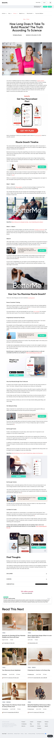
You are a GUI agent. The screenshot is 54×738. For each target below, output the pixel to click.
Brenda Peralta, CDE (33, 643)
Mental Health (29, 13)
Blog (24, 19)
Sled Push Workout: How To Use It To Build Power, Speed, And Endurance (27, 453)
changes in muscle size (39, 229)
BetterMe (5, 674)
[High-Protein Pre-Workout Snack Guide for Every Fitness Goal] (14, 691)
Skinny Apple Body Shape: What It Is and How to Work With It (39, 636)
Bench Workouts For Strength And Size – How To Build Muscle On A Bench (27, 222)
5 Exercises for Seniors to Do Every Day (39, 670)
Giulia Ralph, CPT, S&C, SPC (9, 643)
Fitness (14, 13)
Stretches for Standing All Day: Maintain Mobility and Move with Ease (13, 636)
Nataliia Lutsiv (31, 674)
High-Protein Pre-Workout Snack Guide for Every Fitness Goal (13, 705)
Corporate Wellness (39, 13)
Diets (9, 13)
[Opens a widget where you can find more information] (50, 736)
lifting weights (19, 187)
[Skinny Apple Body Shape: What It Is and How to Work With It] (40, 621)
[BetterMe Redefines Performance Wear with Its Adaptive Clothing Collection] (40, 691)
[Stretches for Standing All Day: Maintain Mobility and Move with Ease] (14, 621)
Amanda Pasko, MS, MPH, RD (13, 712)
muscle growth (38, 135)
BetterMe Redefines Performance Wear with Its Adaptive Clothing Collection (39, 705)
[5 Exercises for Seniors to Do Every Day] (40, 656)
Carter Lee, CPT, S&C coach (13, 677)
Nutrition (3, 13)
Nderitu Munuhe (18, 35)
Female (49, 6)
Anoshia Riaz (5, 709)
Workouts (33, 667)
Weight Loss (21, 13)
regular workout (40, 80)
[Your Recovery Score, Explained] (14, 656)
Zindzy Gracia (31, 709)
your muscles (36, 311)
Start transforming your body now (34, 352)
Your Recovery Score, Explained (11, 670)
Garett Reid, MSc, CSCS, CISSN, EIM (40, 677)
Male (45, 6)
